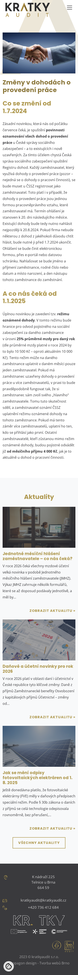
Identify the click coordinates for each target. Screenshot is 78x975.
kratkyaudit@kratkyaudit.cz (43, 900)
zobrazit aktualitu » (52, 610)
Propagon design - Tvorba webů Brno (39, 963)
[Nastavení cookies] (8, 966)
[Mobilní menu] (69, 7)
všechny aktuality (39, 842)
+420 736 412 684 (43, 907)
